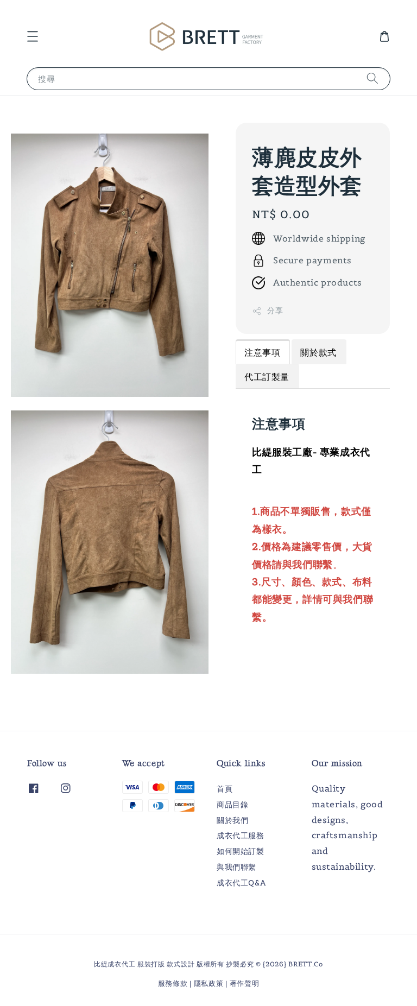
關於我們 (232, 820)
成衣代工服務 (240, 835)
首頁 (224, 789)
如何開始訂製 (240, 851)
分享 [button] (275, 310)
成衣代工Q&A (241, 883)
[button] (33, 36)
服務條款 (173, 983)
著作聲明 (245, 983)
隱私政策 (209, 983)
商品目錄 (232, 804)
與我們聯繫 (236, 867)
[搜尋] (372, 78)
